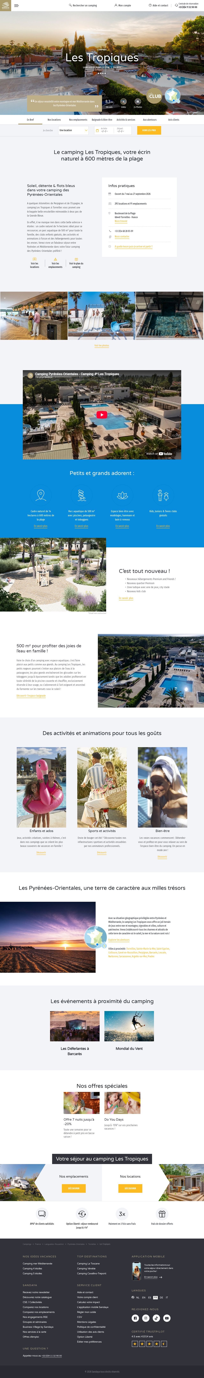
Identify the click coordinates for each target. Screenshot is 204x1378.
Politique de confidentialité (91, 1327)
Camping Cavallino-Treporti (91, 1273)
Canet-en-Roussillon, (128, 952)
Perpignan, (143, 952)
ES (149, 1297)
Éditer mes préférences (89, 1342)
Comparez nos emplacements (39, 1312)
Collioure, (113, 952)
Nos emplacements (78, 119)
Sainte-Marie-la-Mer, (146, 948)
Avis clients (173, 119)
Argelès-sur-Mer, (139, 956)
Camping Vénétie (86, 1268)
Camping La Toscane (88, 1263)
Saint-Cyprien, (163, 948)
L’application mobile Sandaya (92, 1307)
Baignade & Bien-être (102, 119)
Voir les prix (149, 130)
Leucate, (162, 952)
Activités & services (126, 119)
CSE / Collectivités (32, 1302)
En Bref (30, 119)
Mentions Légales (86, 1322)
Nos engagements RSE (35, 1317)
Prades (151, 956)
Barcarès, (153, 952)
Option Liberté (84, 1337)
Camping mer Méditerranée (37, 1263)
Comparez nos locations (36, 1307)
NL (137, 1297)
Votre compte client (87, 1297)
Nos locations (54, 119)
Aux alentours (150, 119)
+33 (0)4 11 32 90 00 (52, 1356)
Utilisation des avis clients (90, 1332)
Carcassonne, (125, 956)
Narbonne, (113, 956)
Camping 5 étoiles (32, 1273)
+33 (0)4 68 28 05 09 (124, 231)
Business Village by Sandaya (38, 1327)
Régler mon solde (86, 1312)
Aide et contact (85, 1292)
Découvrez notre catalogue (37, 1297)
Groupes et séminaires (35, 1322)
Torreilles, (131, 948)
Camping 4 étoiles (32, 1268)
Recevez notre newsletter (36, 1292)
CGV (79, 1317)
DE (161, 1297)
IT (167, 1297)
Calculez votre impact (88, 1302)
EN (143, 1297)
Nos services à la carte (34, 1332)
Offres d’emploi (31, 1337)
